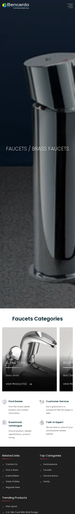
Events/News (12, 475)
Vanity (46, 481)
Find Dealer (16, 401)
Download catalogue (15, 424)
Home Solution (50, 475)
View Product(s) (16, 384)
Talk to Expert (54, 422)
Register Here (13, 487)
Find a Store (12, 469)
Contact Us (11, 464)
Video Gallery (12, 481)
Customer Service (57, 401)
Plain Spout (12, 506)
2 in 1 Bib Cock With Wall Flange (22, 512)
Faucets (47, 469)
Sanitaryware (50, 464)
